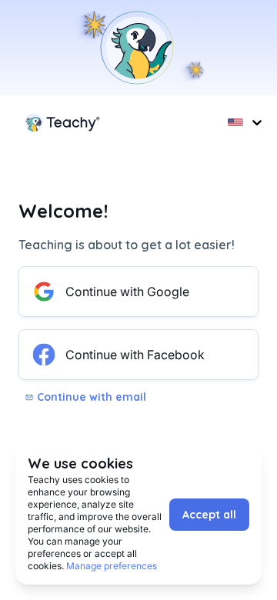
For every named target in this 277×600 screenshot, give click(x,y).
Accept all (209, 515)
